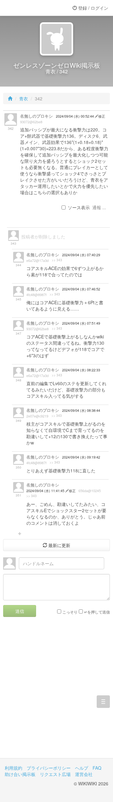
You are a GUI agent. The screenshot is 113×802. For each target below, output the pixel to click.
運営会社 (84, 774)
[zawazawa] (30, 8)
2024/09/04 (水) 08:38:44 (81, 410)
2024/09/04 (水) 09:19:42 (81, 457)
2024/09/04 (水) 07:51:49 (81, 323)
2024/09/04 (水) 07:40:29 (81, 254)
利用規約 (13, 768)
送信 (19, 611)
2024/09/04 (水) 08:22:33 (81, 370)
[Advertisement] (56, 692)
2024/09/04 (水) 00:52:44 (75, 116)
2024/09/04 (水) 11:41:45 (45, 490)
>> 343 (57, 260)
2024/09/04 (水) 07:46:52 (81, 289)
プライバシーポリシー (49, 768)
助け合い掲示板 (20, 774)
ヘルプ (81, 768)
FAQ (97, 768)
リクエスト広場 (55, 774)
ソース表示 (79, 207)
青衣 (23, 98)
